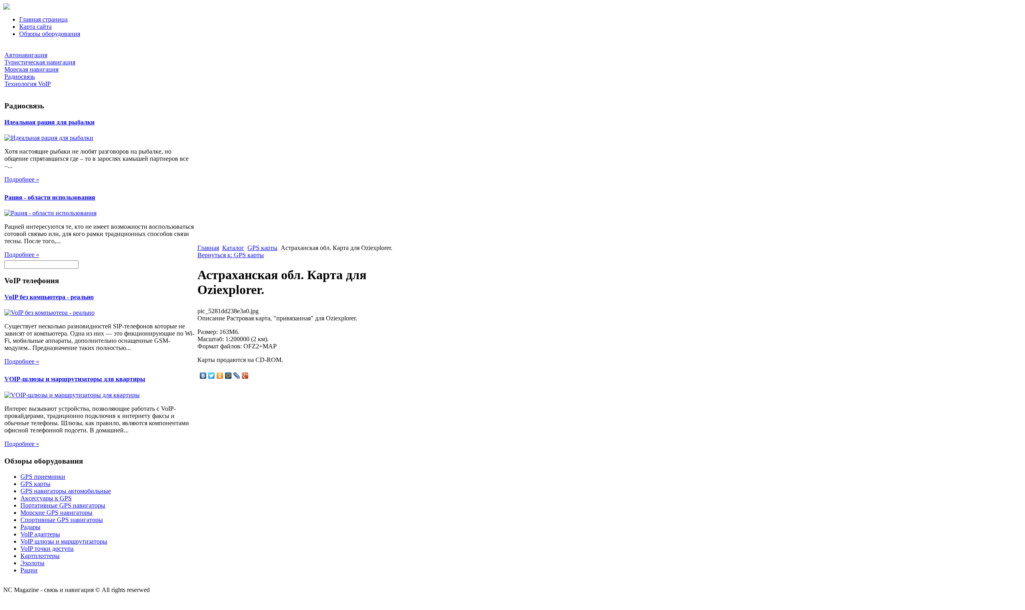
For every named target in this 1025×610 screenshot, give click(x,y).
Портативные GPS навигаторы (62, 505)
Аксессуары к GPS (46, 498)
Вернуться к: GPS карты (230, 255)
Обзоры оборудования (49, 33)
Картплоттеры (40, 555)
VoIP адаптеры (40, 534)
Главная (208, 247)
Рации (29, 570)
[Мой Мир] (228, 375)
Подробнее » (21, 179)
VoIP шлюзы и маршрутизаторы (63, 541)
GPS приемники (42, 476)
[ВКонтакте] (203, 375)
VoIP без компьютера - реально (49, 297)
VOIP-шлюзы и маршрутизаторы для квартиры (74, 379)
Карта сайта (35, 26)
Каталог (233, 247)
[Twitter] (211, 375)
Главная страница (43, 19)
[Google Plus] (245, 375)
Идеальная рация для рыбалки (49, 122)
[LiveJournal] (237, 375)
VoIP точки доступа (47, 548)
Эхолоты (32, 563)
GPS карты (35, 483)
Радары (30, 527)
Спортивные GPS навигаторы (61, 519)
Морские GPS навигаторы (56, 512)
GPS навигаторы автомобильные (65, 491)
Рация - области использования (49, 197)
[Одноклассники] (220, 375)
